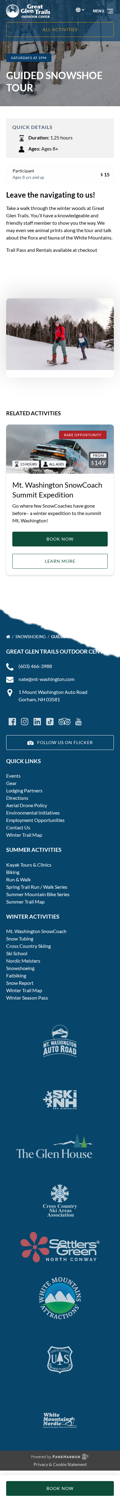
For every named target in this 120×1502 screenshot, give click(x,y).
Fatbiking (16, 975)
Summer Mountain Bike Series (38, 894)
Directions (17, 798)
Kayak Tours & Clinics (28, 865)
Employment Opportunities (35, 820)
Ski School (16, 953)
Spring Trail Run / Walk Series (36, 887)
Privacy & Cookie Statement (60, 1464)
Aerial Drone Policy (26, 805)
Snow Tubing (19, 938)
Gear (11, 783)
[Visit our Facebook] (12, 721)
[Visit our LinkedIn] (37, 721)
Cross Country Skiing (28, 946)
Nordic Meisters (23, 961)
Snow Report (20, 983)
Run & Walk (18, 879)
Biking (12, 872)
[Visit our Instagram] (24, 721)
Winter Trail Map (24, 835)
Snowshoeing (31, 636)
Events (13, 776)
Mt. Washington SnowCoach (36, 931)
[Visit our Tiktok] (50, 721)
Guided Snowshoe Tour (77, 636)
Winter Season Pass (27, 998)
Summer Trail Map (25, 901)
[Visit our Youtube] (78, 721)
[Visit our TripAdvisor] (64, 721)
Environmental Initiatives (33, 812)
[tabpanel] (60, 334)
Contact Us (18, 827)
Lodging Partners (24, 790)
